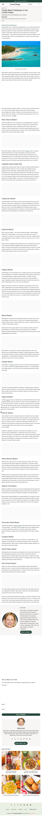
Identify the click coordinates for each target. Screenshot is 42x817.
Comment (4, 685)
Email (3, 709)
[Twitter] (21, 739)
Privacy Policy (13, 809)
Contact (7, 809)
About (26, 809)
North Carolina (17, 525)
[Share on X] (1, 407)
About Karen (25, 632)
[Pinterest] (15, 739)
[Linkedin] (24, 739)
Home (3, 8)
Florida (27, 151)
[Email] (30, 739)
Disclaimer (20, 809)
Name (3, 704)
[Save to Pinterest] (1, 410)
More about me (20, 743)
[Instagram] (18, 739)
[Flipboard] (27, 739)
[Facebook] (12, 739)
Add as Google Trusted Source (9, 25)
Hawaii (11, 364)
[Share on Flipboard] (1, 412)
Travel (5, 8)
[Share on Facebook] (1, 404)
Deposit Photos (32, 813)
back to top (33, 809)
